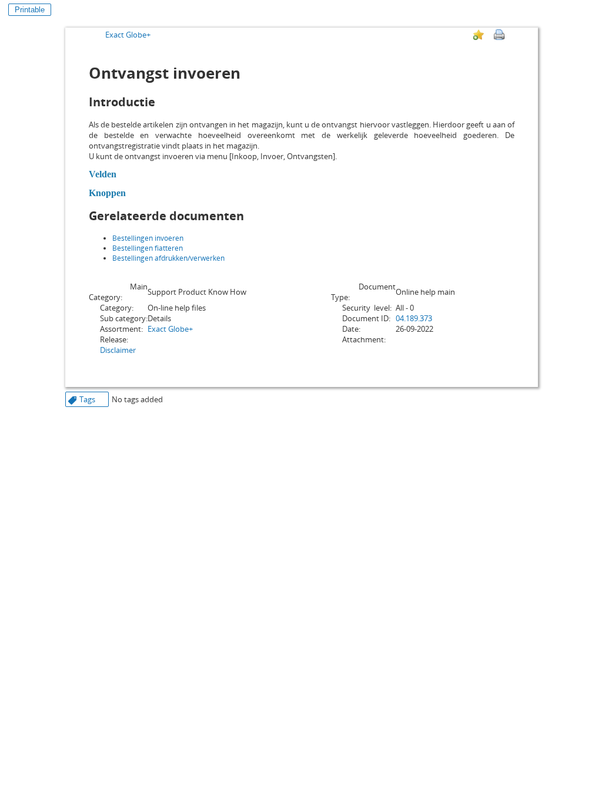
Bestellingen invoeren (147, 238)
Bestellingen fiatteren (147, 248)
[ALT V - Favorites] (478, 35)
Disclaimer (118, 350)
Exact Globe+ (127, 34)
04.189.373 (414, 318)
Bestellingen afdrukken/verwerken (168, 258)
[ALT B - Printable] (499, 35)
